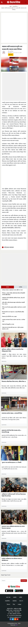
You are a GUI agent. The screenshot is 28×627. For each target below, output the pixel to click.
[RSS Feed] (15, 619)
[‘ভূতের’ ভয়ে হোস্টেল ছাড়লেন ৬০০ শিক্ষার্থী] (14, 453)
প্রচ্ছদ (10, 6)
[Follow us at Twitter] (13, 619)
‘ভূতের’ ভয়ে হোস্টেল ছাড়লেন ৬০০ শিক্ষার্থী (11, 462)
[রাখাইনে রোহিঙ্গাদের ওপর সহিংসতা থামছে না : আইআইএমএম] (14, 549)
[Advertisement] (14, 28)
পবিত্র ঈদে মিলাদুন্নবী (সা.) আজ (8, 324)
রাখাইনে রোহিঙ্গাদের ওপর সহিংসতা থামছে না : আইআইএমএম (12, 559)
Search (24, 580)
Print (11, 54)
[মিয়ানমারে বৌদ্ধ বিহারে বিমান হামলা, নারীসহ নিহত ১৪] (14, 372)
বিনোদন (8, 604)
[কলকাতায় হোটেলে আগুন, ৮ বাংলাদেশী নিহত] (14, 403)
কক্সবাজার (14, 601)
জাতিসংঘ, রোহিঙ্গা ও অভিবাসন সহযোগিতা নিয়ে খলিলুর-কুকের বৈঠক (12, 350)
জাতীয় (20, 597)
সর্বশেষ (7, 287)
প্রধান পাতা (8, 597)
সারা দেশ (21, 601)
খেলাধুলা (19, 604)
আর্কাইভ (14, 597)
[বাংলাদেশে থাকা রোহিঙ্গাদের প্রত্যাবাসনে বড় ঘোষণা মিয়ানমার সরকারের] (14, 517)
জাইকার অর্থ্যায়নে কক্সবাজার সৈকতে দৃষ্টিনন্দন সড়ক (12, 290)
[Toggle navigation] (26, 2)
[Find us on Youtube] (17, 619)
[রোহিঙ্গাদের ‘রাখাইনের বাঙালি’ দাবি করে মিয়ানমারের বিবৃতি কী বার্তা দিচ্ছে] (14, 484)
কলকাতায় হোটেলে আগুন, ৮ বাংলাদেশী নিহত (12, 413)
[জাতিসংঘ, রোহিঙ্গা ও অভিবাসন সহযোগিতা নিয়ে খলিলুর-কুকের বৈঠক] (14, 340)
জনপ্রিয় (20, 287)
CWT (16, 625)
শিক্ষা (14, 604)
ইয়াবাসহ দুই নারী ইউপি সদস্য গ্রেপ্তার (9, 316)
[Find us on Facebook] (11, 619)
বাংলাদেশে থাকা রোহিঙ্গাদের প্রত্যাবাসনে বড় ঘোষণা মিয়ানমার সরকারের (13, 527)
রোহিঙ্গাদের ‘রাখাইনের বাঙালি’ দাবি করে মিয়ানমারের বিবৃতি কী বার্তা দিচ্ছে (14, 495)
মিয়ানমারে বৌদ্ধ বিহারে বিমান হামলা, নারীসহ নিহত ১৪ (14, 381)
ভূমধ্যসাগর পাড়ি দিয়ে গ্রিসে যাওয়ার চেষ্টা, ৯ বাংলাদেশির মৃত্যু (11, 431)
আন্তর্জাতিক (15, 6)
